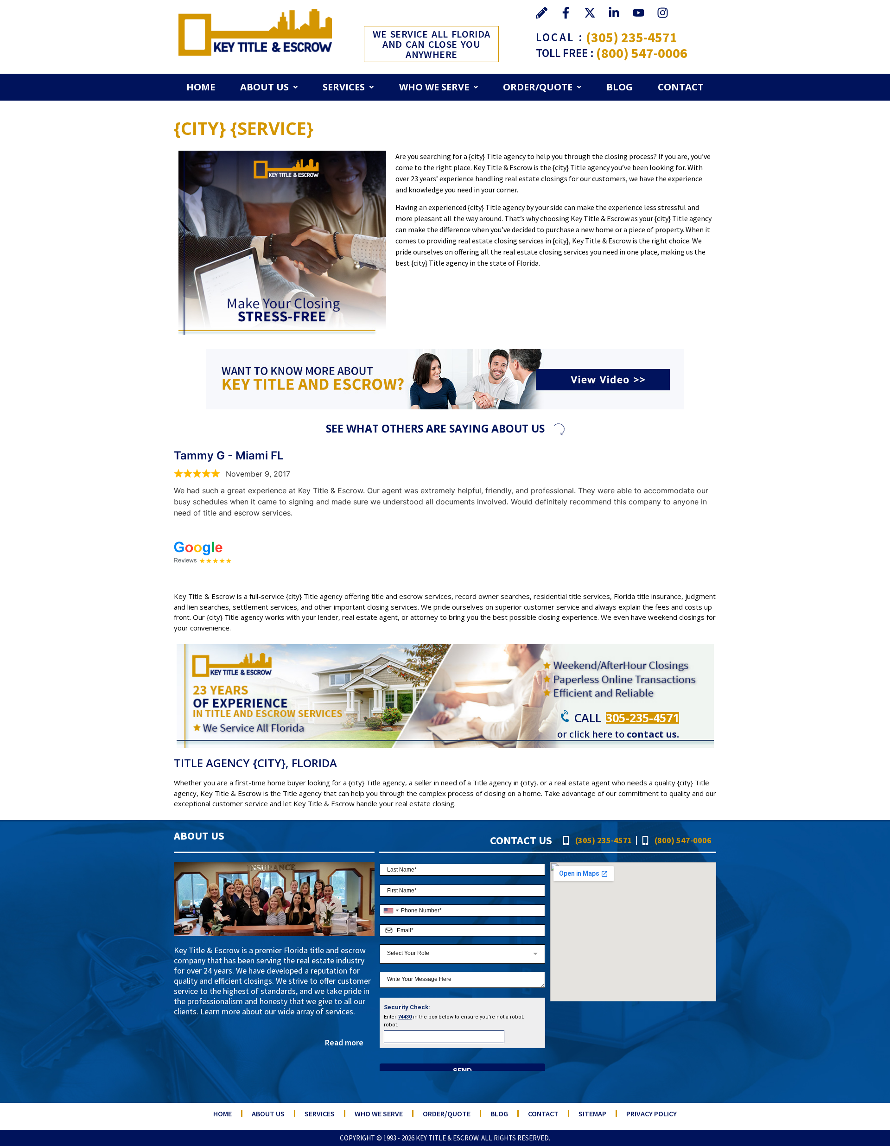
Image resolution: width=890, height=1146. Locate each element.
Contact (681, 87)
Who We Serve (434, 87)
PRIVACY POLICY (651, 1113)
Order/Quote (537, 87)
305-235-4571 (642, 718)
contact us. (653, 734)
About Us (264, 87)
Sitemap (592, 1113)
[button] (269, 87)
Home (200, 87)
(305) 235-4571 (631, 37)
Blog (619, 87)
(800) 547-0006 (641, 53)
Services (344, 87)
